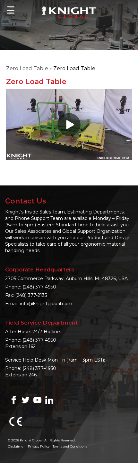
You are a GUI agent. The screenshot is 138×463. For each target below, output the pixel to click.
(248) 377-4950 (39, 287)
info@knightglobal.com (46, 304)
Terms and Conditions (70, 446)
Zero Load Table (27, 68)
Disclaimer (16, 446)
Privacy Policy (38, 446)
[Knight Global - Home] (69, 12)
